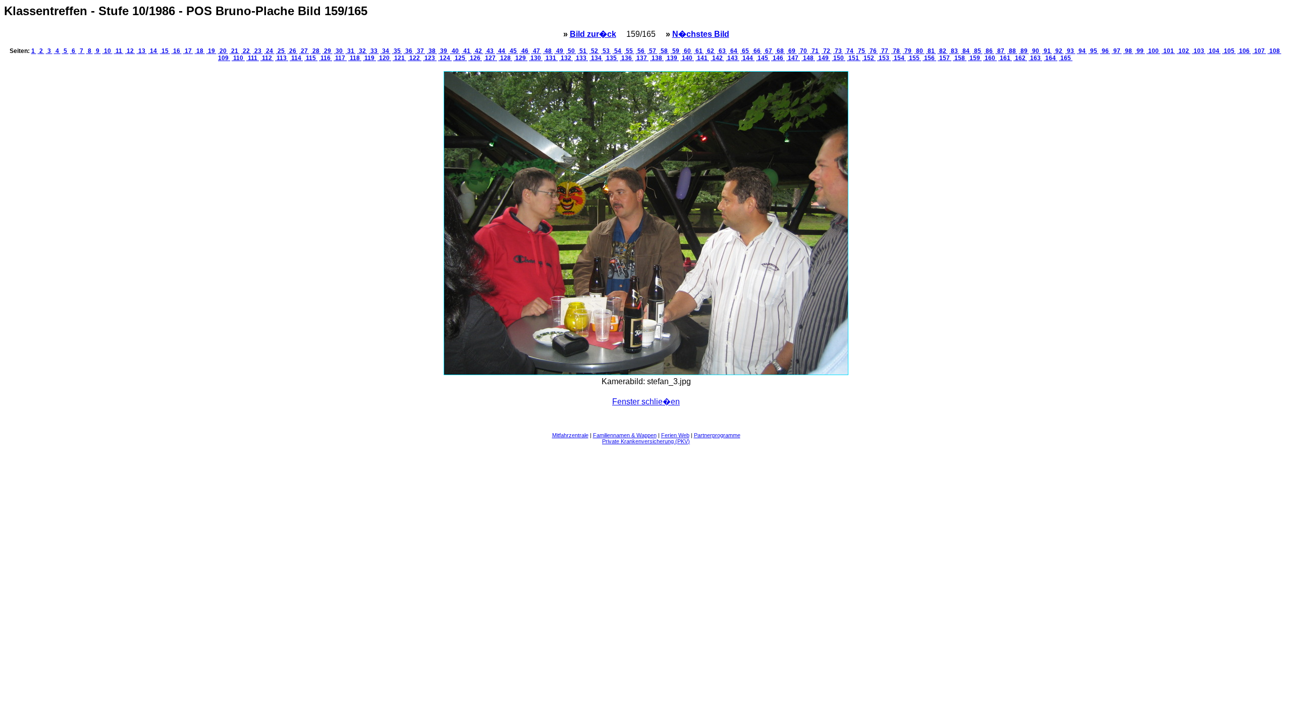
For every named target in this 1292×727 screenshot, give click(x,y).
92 (1059, 51)
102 (1184, 51)
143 (732, 58)
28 (316, 51)
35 (397, 51)
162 (1020, 58)
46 (525, 51)
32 (362, 51)
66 (757, 51)
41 (467, 51)
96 (1105, 51)
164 (1050, 58)
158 (959, 58)
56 (641, 51)
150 (838, 58)
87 (1001, 51)
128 (505, 58)
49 (560, 51)
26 (293, 51)
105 (1229, 51)
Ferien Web (675, 435)
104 (1214, 51)
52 (594, 51)
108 (1274, 51)
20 (223, 51)
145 (763, 58)
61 (699, 51)
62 (711, 51)
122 (414, 58)
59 (676, 51)
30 (339, 51)
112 (267, 58)
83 (954, 51)
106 (1244, 51)
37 (420, 51)
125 (460, 58)
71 (815, 51)
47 (536, 51)
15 (165, 51)
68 (780, 51)
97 (1117, 51)
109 (224, 58)
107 (1259, 51)
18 (200, 51)
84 (966, 51)
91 (1047, 51)
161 (1005, 58)
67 (769, 51)
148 (808, 58)
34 (386, 51)
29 (327, 51)
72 (827, 51)
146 (778, 58)
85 (978, 51)
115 (310, 58)
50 (571, 51)
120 (384, 58)
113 (281, 58)
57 (653, 51)
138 (657, 58)
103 (1199, 51)
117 (340, 58)
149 (823, 58)
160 (990, 58)
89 (1024, 51)
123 (430, 58)
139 (672, 58)
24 (269, 51)
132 (566, 58)
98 (1128, 51)
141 (702, 58)
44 (502, 51)
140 (687, 58)
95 (1094, 51)
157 (944, 58)
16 (177, 51)
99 (1140, 51)
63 (722, 51)
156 (929, 58)
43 (490, 51)
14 (153, 51)
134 (596, 58)
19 (211, 51)
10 (107, 51)
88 (1012, 51)
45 (513, 51)
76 (873, 51)
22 (246, 51)
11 (119, 51)
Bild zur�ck (593, 34)
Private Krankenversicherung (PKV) (646, 441)
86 (989, 51)
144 (748, 58)
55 (629, 51)
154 (899, 58)
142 (717, 58)
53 (606, 51)
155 (914, 58)
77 (885, 51)
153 (884, 58)
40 (455, 51)
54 (618, 51)
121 (399, 58)
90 (1036, 51)
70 (803, 51)
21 (235, 51)
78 (896, 51)
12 (130, 51)
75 (861, 51)
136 (626, 58)
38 (432, 51)
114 (296, 58)
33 (374, 51)
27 (304, 51)
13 (142, 51)
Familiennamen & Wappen (625, 435)
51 (583, 51)
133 (581, 58)
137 (642, 58)
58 (664, 51)
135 (611, 58)
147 (793, 58)
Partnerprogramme (717, 435)
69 (792, 51)
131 (551, 58)
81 (931, 51)
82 (943, 51)
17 (188, 51)
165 (1065, 58)
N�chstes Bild (700, 34)
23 (258, 51)
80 (919, 51)
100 (1153, 51)
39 (444, 51)
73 (838, 51)
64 (734, 51)
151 (853, 58)
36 (409, 51)
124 (445, 58)
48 (548, 51)
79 (908, 51)
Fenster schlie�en (646, 401)
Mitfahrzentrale (570, 435)
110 (238, 58)
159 (975, 58)
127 (490, 58)
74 (850, 51)
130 (536, 58)
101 (1168, 51)
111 (252, 58)
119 (369, 58)
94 (1082, 51)
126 (475, 58)
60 (687, 51)
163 (1035, 58)
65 (745, 51)
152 (869, 58)
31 (351, 51)
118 (354, 58)
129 (520, 58)
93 (1070, 51)
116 (325, 58)
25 (281, 51)
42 (478, 51)
